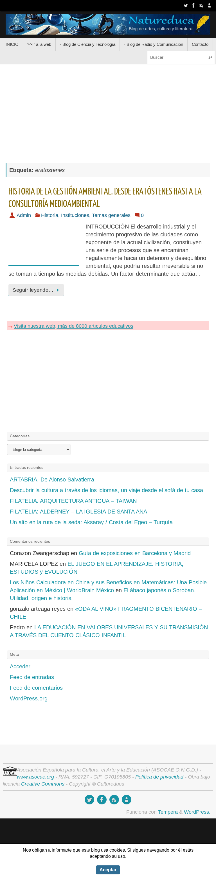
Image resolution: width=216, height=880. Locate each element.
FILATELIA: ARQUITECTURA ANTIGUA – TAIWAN (73, 501)
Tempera (168, 812)
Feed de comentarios (36, 688)
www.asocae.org (35, 777)
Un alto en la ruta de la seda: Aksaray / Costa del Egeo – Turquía (91, 522)
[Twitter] (186, 5)
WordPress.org (29, 698)
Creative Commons (42, 784)
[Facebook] (193, 5)
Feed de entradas (32, 677)
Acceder (20, 666)
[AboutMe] (209, 5)
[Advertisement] (108, 110)
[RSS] (201, 5)
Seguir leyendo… (33, 290)
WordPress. (197, 812)
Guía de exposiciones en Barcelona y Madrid (135, 553)
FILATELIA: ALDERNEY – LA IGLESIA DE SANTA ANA (78, 511)
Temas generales (111, 215)
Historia (49, 215)
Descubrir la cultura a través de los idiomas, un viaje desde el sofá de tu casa (106, 490)
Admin (24, 215)
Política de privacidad (159, 777)
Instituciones (75, 215)
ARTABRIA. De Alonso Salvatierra (52, 479)
